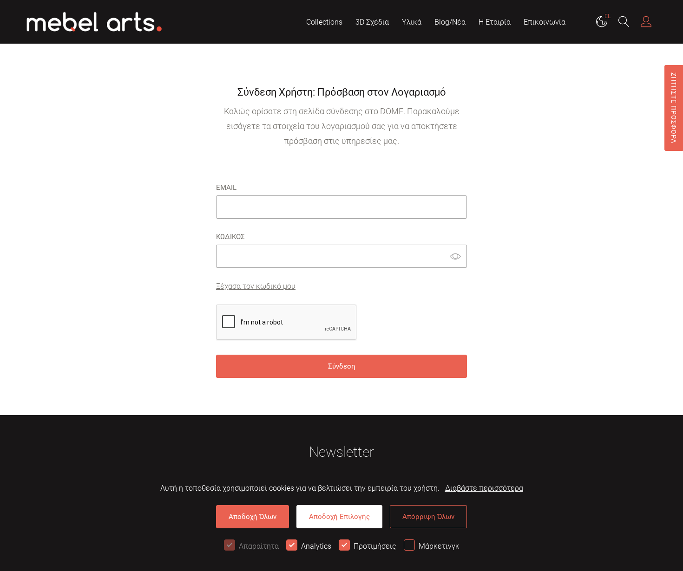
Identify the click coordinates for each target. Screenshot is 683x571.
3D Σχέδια (372, 22)
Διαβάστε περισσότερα (484, 488)
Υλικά (411, 22)
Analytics (316, 546)
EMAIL (226, 187)
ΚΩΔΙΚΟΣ (230, 237)
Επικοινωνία (544, 22)
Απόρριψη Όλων (428, 517)
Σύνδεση (341, 366)
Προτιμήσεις (375, 546)
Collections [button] (324, 22)
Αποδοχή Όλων (252, 517)
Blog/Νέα (450, 22)
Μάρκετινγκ (439, 546)
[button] (624, 22)
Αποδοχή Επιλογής (339, 517)
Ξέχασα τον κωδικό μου (256, 286)
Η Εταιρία (495, 22)
